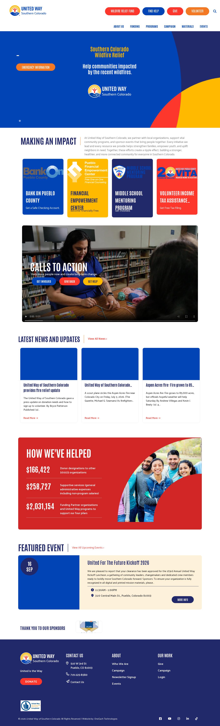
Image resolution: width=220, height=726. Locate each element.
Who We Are (120, 663)
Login (161, 676)
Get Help (93, 281)
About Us (119, 26)
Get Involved (44, 281)
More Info (182, 599)
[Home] (29, 10)
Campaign (170, 26)
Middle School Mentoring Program (129, 200)
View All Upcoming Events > (88, 547)
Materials (188, 26)
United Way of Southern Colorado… (108, 384)
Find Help (153, 11)
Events (204, 26)
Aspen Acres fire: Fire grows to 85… (170, 384)
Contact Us (77, 681)
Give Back (69, 281)
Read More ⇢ (31, 418)
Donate (31, 681)
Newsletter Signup (124, 676)
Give (175, 11)
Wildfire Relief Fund (122, 11)
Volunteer (197, 11)
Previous (72, 627)
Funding (135, 26)
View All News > (97, 338)
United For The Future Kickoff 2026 (118, 562)
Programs (152, 26)
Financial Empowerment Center (84, 200)
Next (199, 627)
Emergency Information (35, 67)
